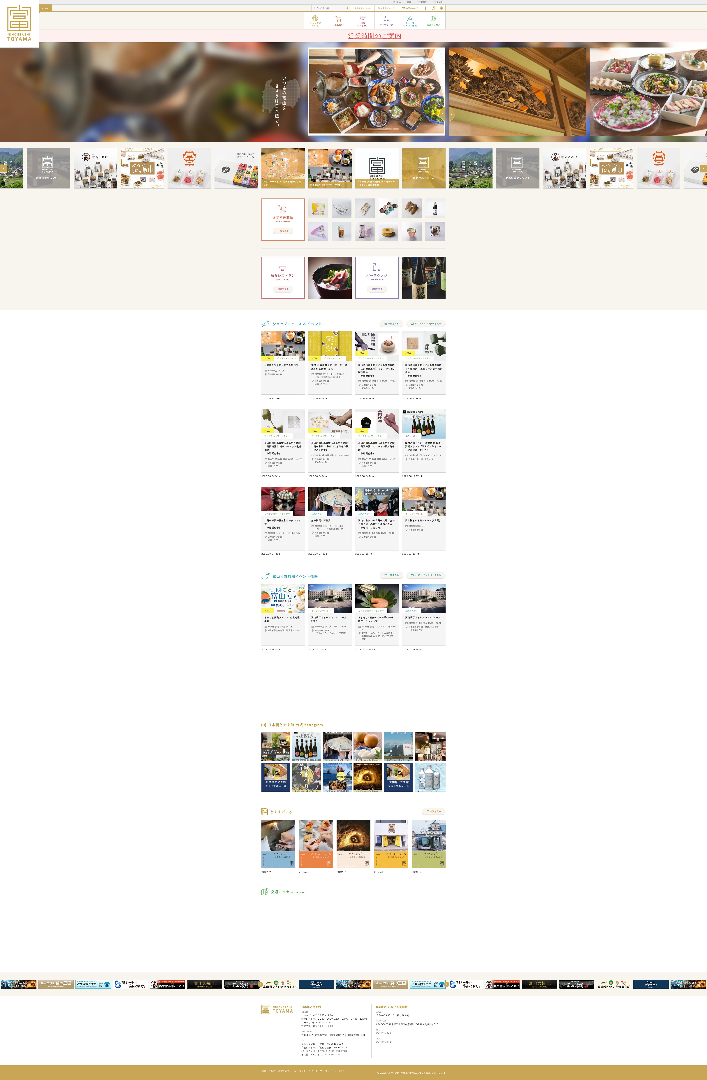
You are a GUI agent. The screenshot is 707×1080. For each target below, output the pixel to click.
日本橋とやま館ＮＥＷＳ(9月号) (281, 365)
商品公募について (362, 8)
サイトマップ (315, 1071)
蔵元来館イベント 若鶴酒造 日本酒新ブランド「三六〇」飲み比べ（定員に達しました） (423, 446)
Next (452, 114)
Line (442, 8)
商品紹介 (339, 20)
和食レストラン (363, 20)
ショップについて (315, 20)
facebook (426, 8)
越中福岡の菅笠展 (321, 520)
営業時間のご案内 (374, 36)
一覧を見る (393, 323)
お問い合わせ (410, 8)
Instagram (434, 8)
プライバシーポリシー (336, 1071)
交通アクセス (434, 20)
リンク (302, 1071)
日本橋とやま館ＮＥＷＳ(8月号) (422, 520)
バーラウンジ (386, 20)
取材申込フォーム (386, 8)
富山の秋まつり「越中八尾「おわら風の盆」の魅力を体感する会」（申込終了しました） (376, 524)
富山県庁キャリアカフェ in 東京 (423, 617)
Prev (442, 114)
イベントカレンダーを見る (428, 323)
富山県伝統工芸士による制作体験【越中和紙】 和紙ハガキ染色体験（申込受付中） (330, 446)
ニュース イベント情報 (410, 20)
